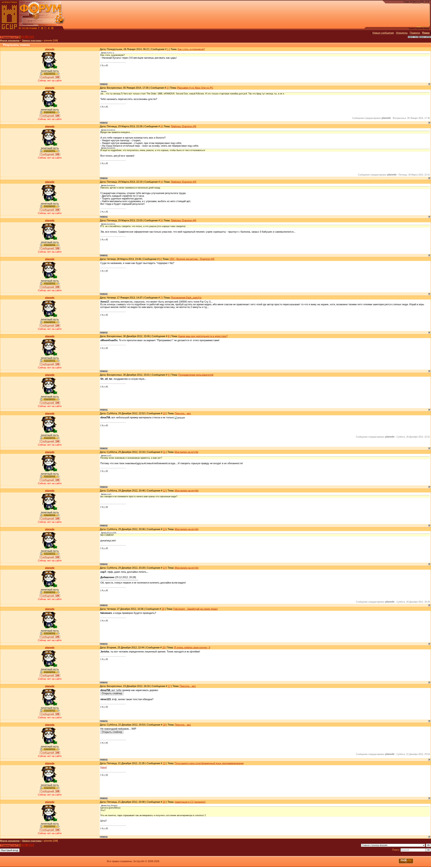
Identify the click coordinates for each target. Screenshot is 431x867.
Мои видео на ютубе (186, 452)
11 (164, 452)
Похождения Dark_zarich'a (186, 297)
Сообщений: (49, 77)
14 (164, 567)
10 (164, 413)
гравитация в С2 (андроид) (190, 802)
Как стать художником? (191, 49)
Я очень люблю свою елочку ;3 (192, 647)
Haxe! (103, 767)
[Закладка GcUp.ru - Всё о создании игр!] (45, 28)
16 (163, 647)
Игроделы (402, 33)
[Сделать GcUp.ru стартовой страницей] (42, 28)
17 (169, 686)
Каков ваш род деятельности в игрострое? (203, 336)
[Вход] (38, 28)
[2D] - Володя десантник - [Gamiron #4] (192, 259)
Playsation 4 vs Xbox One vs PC (195, 87)
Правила (415, 33)
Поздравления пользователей (195, 374)
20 (164, 802)
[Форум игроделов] (20, 28)
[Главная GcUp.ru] (9, 28)
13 (164, 529)
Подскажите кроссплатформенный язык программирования (209, 763)
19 (164, 763)
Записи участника (31, 40)
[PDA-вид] (49, 28)
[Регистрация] (29, 28)
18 (164, 724)
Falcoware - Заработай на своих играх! (195, 609)
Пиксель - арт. (183, 413)
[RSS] (52, 28)
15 (163, 609)
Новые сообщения (383, 33)
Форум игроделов (10, 40)
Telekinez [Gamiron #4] (183, 126)
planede (49, 49)
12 (164, 490)
